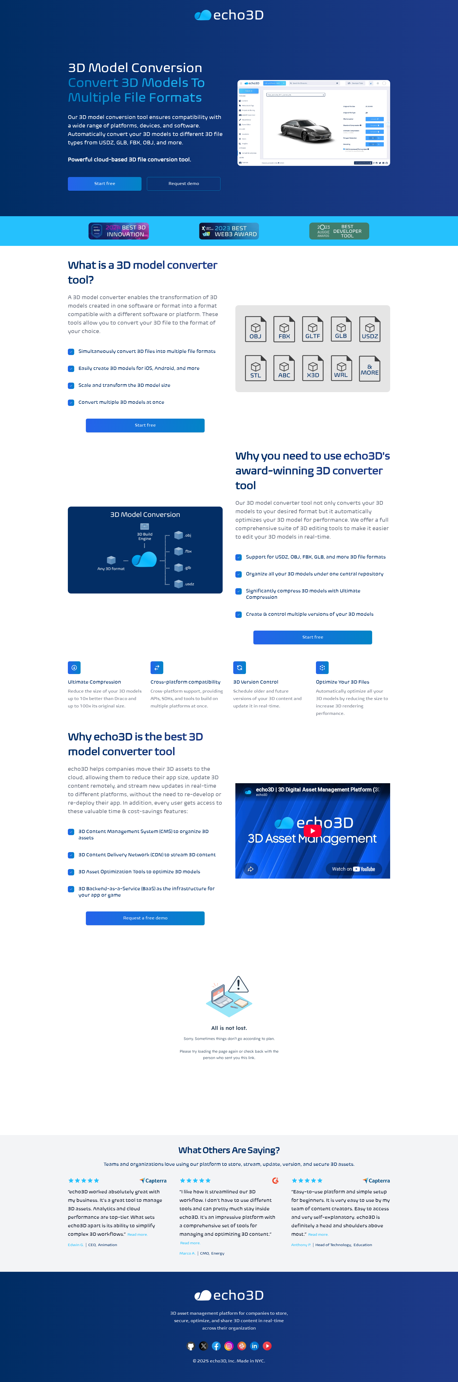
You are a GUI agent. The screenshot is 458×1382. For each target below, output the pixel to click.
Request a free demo (145, 918)
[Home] (229, 1295)
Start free (104, 184)
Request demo (184, 184)
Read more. (137, 1235)
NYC (259, 1361)
